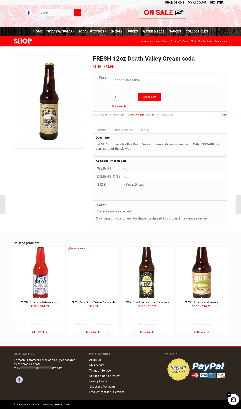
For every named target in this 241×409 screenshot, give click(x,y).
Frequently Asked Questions (106, 392)
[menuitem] (175, 3)
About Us (95, 359)
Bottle (151, 115)
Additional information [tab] (123, 130)
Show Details (105, 324)
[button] (119, 106)
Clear (224, 115)
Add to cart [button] (82, 324)
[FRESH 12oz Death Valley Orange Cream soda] (238, 204)
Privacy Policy (98, 381)
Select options (40, 324)
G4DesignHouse (61, 404)
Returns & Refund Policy (104, 376)
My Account (96, 365)
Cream (131, 115)
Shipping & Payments (102, 386)
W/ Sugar (139, 115)
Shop (23, 41)
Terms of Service (100, 370)
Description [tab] (101, 130)
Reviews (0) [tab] (145, 130)
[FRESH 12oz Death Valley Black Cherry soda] (2, 204)
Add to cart (149, 97)
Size (102, 77)
